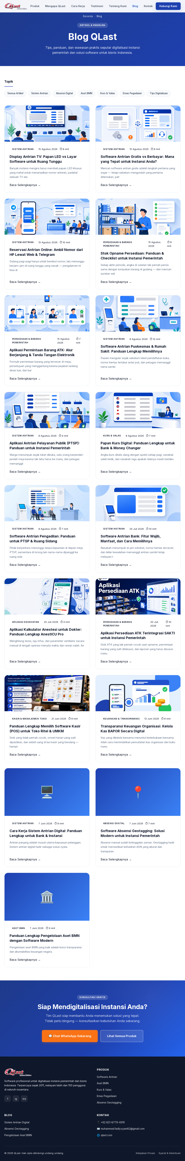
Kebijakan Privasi (145, 1153)
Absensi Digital (64, 93)
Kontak (148, 6)
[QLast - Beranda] (15, 6)
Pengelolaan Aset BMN (18, 1135)
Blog (135, 6)
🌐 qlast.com (104, 1135)
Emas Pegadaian (132, 93)
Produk (34, 6)
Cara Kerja (78, 6)
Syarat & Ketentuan (170, 1153)
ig (16, 1098)
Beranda (88, 16)
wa (24, 1098)
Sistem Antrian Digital (16, 1122)
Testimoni (97, 6)
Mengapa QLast (55, 6)
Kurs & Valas (107, 93)
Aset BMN (86, 93)
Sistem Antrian (39, 93)
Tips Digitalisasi (159, 93)
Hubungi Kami (168, 6)
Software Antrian (107, 1076)
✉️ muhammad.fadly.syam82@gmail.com (121, 1128)
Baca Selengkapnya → (25, 185)
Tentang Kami (118, 6)
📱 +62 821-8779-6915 (111, 1122)
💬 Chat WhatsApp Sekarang (69, 1036)
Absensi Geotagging (109, 1102)
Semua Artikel (15, 93)
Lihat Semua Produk (121, 1036)
